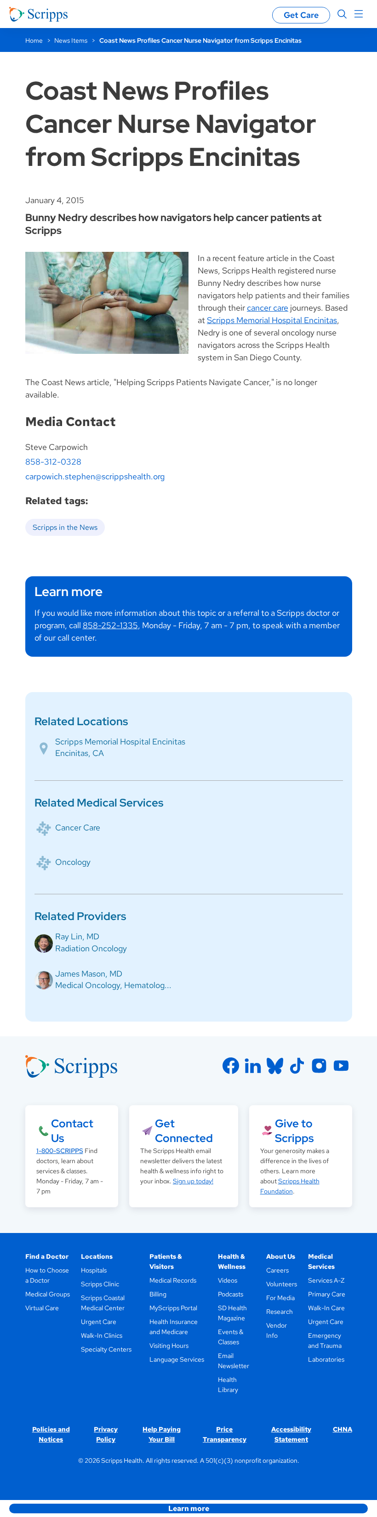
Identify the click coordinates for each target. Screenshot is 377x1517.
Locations (97, 1256)
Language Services (176, 1359)
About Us (280, 1256)
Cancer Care (77, 827)
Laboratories (326, 1359)
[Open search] (342, 14)
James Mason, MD (88, 973)
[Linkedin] (253, 1066)
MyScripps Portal (173, 1308)
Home (34, 40)
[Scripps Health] (38, 14)
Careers (277, 1270)
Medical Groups (47, 1294)
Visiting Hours (168, 1345)
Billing (157, 1294)
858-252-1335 (110, 625)
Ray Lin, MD (77, 936)
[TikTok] (297, 1066)
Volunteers (281, 1284)
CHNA (342, 1429)
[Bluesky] (275, 1066)
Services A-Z (326, 1280)
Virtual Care (42, 1308)
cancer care (267, 307)
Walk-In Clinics (101, 1335)
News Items (70, 40)
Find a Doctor (47, 1256)
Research (279, 1311)
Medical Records (172, 1280)
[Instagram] (319, 1066)
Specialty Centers (106, 1349)
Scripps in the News (65, 527)
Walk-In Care (326, 1308)
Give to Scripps (294, 1130)
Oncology (73, 862)
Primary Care (326, 1294)
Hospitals (94, 1270)
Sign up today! (193, 1181)
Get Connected (184, 1130)
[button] (188, 1508)
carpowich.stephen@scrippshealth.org (95, 476)
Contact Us (72, 1130)
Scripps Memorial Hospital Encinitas (272, 320)
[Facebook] (231, 1066)
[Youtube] (341, 1066)
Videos (227, 1280)
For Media (280, 1298)
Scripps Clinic (100, 1284)
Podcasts (230, 1294)
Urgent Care (98, 1322)
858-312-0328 (53, 461)
